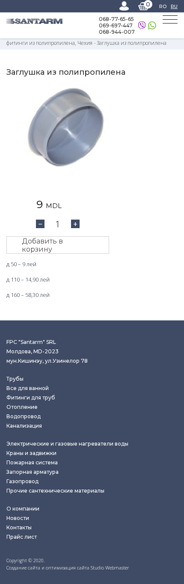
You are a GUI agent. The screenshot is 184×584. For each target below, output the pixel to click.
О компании (22, 508)
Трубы (15, 379)
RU (174, 6)
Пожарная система (32, 462)
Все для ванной (27, 388)
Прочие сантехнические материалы (55, 490)
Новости (17, 518)
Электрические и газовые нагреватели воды (67, 443)
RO (162, 6)
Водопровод (23, 416)
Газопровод (22, 481)
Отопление (22, 407)
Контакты (19, 527)
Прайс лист (21, 537)
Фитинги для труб (30, 397)
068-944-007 (117, 32)
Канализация (24, 426)
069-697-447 (116, 25)
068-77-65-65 (116, 19)
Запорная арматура (32, 472)
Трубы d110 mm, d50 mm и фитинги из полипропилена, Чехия (87, 39)
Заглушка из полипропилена (131, 43)
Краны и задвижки (31, 453)
